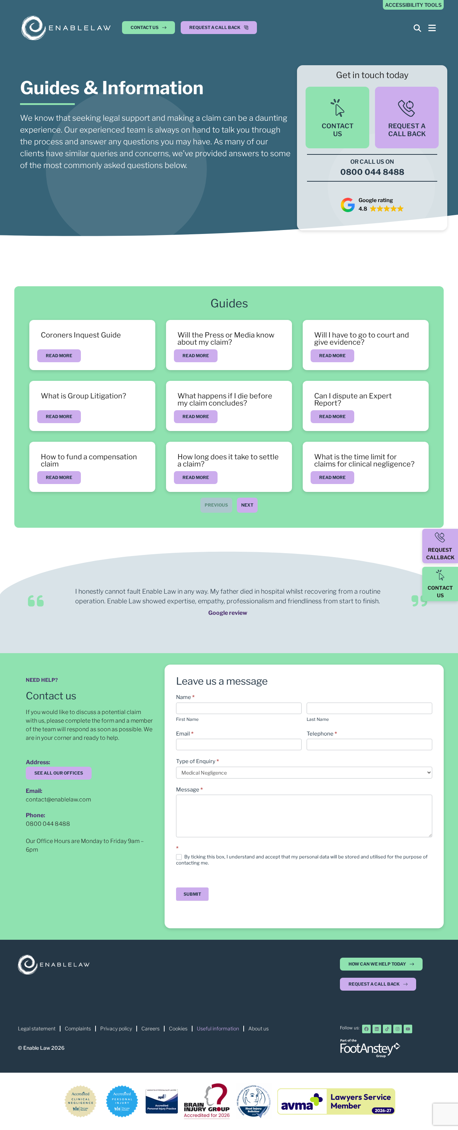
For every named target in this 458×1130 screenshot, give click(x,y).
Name (185, 697)
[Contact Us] (440, 575)
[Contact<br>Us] (337, 108)
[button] (219, 29)
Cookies (178, 1028)
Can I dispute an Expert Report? (353, 399)
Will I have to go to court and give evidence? (361, 338)
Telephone (322, 734)
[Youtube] (408, 1029)
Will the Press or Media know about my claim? (225, 338)
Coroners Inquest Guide (81, 335)
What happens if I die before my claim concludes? (224, 399)
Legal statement (36, 1028)
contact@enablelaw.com (58, 799)
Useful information (218, 1028)
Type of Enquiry (197, 761)
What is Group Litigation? (83, 396)
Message (189, 789)
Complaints (78, 1028)
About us (258, 1028)
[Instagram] (397, 1029)
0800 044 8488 (48, 823)
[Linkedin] (376, 1029)
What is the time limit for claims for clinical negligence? (364, 460)
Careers (150, 1028)
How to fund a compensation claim (89, 460)
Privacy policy (116, 1028)
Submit (192, 894)
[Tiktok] (387, 1029)
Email (185, 734)
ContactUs (338, 130)
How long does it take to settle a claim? (228, 460)
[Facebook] (366, 1029)
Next (247, 505)
